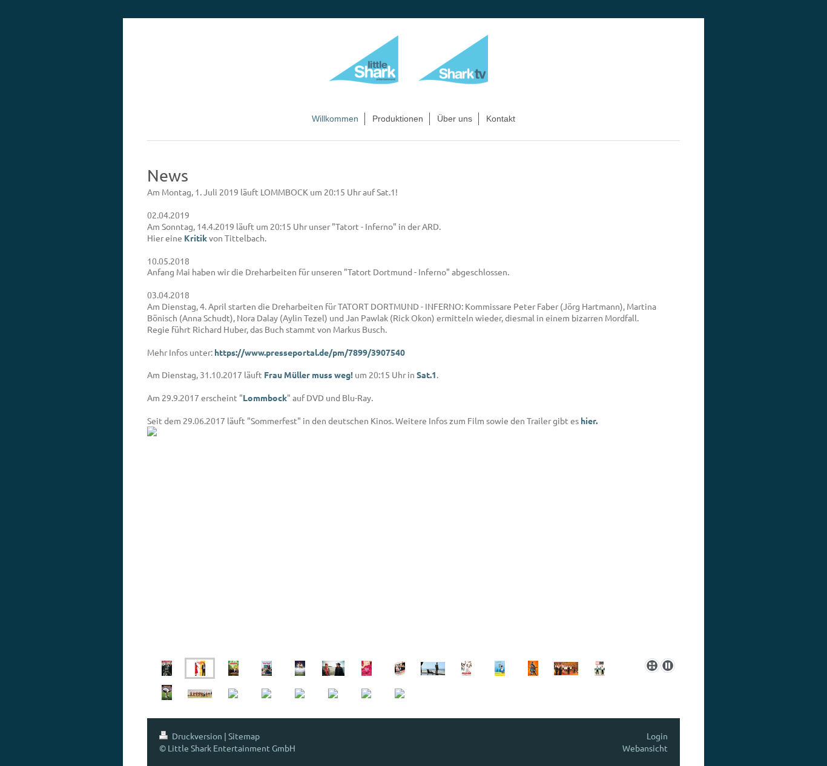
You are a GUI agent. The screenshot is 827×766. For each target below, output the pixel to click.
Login (657, 735)
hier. (589, 420)
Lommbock (265, 397)
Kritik (195, 237)
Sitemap (244, 735)
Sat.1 (427, 374)
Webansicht (645, 747)
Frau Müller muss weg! (308, 374)
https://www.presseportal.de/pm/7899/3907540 (309, 352)
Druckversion (197, 735)
